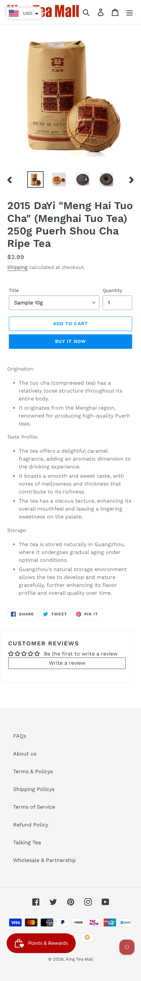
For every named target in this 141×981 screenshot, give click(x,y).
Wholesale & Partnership (44, 860)
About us (24, 754)
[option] (35, 179)
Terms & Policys (33, 771)
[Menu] (129, 12)
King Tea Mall (79, 959)
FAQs (19, 736)
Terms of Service (34, 807)
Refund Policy (30, 825)
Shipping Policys (33, 789)
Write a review (67, 663)
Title (14, 290)
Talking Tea (27, 842)
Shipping (17, 267)
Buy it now (70, 341)
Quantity (112, 290)
